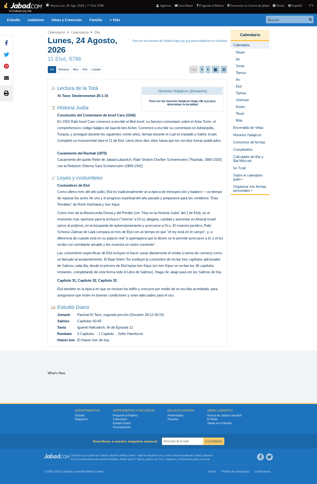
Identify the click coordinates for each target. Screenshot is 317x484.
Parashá (173, 419)
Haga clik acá (200, 101)
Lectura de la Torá (77, 88)
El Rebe (212, 419)
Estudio (13, 20)
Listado (96, 69)
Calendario (56, 32)
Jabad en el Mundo (219, 423)
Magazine (81, 419)
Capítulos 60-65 (89, 321)
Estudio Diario (73, 307)
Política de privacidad (235, 471)
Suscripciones (122, 427)
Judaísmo (36, 20)
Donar (280, 6)
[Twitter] (269, 457)
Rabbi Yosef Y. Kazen (132, 459)
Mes (75, 69)
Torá (161, 459)
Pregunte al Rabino (211, 6)
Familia (95, 20)
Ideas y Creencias (66, 20)
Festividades (176, 415)
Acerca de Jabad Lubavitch (224, 415)
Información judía (189, 459)
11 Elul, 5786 (64, 59)
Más (239, 120)
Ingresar (165, 6)
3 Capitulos (85, 334)
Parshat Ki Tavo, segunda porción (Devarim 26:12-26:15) (120, 315)
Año (85, 69)
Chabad (103, 455)
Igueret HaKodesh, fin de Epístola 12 (105, 327)
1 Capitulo (106, 334)
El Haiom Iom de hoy (93, 340)
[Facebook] (260, 457)
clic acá (185, 40)
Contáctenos (262, 471)
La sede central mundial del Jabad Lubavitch (187, 455)
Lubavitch (113, 455)
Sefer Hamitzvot (130, 334)
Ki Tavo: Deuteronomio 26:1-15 (83, 96)
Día (97, 32)
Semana (63, 69)
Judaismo (170, 459)
